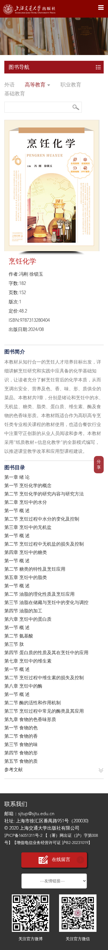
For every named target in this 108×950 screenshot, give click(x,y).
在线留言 (61, 860)
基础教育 (14, 93)
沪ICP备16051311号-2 (23, 836)
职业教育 (70, 85)
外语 (9, 85)
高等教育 (36, 85)
